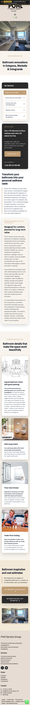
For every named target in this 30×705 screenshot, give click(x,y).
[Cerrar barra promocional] (27, 2)
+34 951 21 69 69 (12, 165)
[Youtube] (6, 667)
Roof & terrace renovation (13, 98)
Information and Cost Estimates (15, 599)
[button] (15, 14)
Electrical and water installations (12, 116)
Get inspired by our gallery (15, 589)
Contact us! (11, 154)
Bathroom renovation (12, 92)
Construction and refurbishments (11, 104)
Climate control (10, 110)
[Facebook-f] (2, 667)
